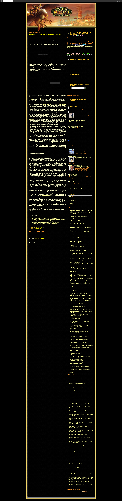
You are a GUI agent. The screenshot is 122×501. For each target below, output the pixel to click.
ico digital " (73, 400)
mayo (71, 206)
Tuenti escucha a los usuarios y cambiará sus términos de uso (48, 219)
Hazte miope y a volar (74, 367)
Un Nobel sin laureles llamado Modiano (77, 306)
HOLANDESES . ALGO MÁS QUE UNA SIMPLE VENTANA (81, 270)
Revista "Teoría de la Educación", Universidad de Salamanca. (80, 484)
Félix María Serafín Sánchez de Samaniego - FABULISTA (81, 216)
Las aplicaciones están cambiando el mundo (77, 134)
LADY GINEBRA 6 (73, 234)
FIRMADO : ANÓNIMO (74, 290)
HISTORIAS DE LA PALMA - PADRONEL (77, 120)
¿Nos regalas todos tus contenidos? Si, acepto (44, 218)
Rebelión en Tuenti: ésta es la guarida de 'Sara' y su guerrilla (46, 34)
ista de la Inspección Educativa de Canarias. (78, 434)
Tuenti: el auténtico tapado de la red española (44, 221)
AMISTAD (72, 286)
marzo (71, 209)
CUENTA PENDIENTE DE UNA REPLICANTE (83, 157)
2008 (70, 374)
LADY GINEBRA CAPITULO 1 (76, 241)
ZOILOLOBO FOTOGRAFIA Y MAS (76, 126)
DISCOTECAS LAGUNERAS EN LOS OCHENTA (79, 339)
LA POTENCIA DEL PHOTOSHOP (76, 315)
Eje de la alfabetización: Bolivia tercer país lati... (79, 331)
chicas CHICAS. (73, 328)
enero (71, 372)
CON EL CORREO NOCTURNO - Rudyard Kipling (79, 231)
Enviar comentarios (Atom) (39, 238)
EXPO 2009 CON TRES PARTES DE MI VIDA (79, 314)
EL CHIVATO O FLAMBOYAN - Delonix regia (78, 272)
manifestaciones (37, 228)
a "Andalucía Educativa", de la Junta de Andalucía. (80, 403)
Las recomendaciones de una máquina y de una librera (80, 324)
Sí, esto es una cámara (74, 343)
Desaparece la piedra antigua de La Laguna (78, 336)
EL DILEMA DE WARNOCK (75, 318)
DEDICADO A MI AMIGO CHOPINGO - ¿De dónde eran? (81, 227)
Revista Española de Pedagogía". (75, 448)
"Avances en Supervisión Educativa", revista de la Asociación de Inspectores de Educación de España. (81, 383)
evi (70, 414)
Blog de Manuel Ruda (73, 112)
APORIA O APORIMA (74, 302)
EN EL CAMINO (72, 156)
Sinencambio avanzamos (74, 181)
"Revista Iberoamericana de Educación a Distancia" (79, 460)
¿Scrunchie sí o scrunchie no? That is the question (79, 366)
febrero (71, 371)
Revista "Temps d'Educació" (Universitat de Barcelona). (79, 481)
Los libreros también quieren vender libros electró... (80, 349)
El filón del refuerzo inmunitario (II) (76, 363)
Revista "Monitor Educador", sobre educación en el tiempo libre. (80, 473)
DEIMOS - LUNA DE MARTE (75, 274)
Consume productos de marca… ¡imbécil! (78, 357)
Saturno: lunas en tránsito (75, 262)
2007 (70, 375)
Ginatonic (71, 133)
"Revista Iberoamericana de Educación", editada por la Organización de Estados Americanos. (81, 457)
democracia (32, 119)
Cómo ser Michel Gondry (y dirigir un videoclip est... (80, 325)
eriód (70, 400)
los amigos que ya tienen (46, 195)
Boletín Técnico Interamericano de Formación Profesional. (80, 394)
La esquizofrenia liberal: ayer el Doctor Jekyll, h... (79, 342)
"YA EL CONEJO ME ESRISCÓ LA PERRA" (78, 268)
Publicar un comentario (33, 234)
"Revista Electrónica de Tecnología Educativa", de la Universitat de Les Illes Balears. (81, 431)
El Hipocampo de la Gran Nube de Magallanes (79, 233)
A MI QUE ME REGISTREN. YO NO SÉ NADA (79, 291)
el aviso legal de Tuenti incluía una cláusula (54, 104)
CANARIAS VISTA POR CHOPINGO (76, 165)
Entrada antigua (63, 236)
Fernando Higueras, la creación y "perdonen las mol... (80, 369)
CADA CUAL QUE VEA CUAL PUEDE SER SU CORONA (81, 300)
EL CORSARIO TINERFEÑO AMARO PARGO (78, 246)
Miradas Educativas (84, 18)
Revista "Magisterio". (73, 471)
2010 (70, 197)
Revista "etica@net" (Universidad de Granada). (78, 451)
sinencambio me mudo (73, 182)
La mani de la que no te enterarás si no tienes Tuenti (45, 222)
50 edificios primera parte (75, 353)
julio (71, 204)
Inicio (49, 236)
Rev (69, 434)
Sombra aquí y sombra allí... (75, 364)
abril (71, 207)
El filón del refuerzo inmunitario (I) (76, 362)
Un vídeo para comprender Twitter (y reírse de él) (79, 347)
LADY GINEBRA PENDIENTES (76, 242)
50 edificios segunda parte (75, 352)
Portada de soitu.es (73, 174)
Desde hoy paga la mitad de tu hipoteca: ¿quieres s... (80, 356)
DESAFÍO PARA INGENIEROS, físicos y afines (79, 260)
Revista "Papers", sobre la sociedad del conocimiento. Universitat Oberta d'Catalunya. (78, 476)
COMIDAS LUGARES (73, 140)
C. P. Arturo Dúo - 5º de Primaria (75, 188)
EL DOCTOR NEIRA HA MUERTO (76, 303)
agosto (71, 203)
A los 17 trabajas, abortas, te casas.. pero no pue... (79, 340)
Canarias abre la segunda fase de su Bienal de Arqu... (80, 320)
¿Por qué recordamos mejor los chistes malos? (79, 228)
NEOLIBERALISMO (72, 127)
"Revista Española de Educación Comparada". (78, 445)
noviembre (72, 200)
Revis (70, 403)
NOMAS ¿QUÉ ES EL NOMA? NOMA (77, 223)
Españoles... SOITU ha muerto (74, 175)
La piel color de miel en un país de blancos (78, 305)
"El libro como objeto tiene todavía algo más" (78, 326)
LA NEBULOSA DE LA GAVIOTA (76, 220)
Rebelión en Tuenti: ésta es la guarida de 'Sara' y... (80, 280)
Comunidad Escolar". (79, 400)
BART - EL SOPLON (74, 271)
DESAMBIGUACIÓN (74, 285)
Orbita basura (72, 329)
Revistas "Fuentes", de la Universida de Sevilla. (78, 454)
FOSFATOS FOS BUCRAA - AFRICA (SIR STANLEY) (80, 252)
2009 (70, 199)
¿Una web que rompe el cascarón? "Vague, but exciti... (80, 282)
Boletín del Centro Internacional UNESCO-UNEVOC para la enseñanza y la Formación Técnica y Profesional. (81, 387)
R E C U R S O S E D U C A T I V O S (81, 51)
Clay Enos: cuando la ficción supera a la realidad (79, 307)
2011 (70, 196)
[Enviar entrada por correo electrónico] (43, 227)
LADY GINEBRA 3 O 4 (74, 237)
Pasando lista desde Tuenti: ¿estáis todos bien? (44, 223)
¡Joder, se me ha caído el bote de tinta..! (77, 360)
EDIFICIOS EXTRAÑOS (74, 350)
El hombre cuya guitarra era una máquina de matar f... (80, 283)
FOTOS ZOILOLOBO (73, 108)
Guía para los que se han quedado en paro (78, 354)
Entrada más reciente (33, 236)
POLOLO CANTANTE (74, 338)
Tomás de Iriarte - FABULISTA (75, 215)
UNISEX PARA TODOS (74, 332)
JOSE (70, 109)
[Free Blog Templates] (84, 491)
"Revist (70, 418)
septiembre (72, 201)
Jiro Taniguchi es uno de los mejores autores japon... (80, 221)
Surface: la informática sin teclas (76, 359)
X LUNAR (72, 317)
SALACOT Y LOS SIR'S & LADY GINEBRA (78, 250)
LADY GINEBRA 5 (73, 235)
